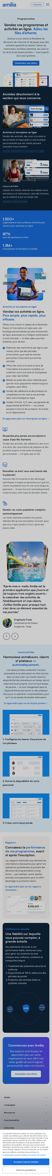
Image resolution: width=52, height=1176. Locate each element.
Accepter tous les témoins (26, 1162)
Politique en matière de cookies (33, 1155)
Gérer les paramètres (26, 1170)
